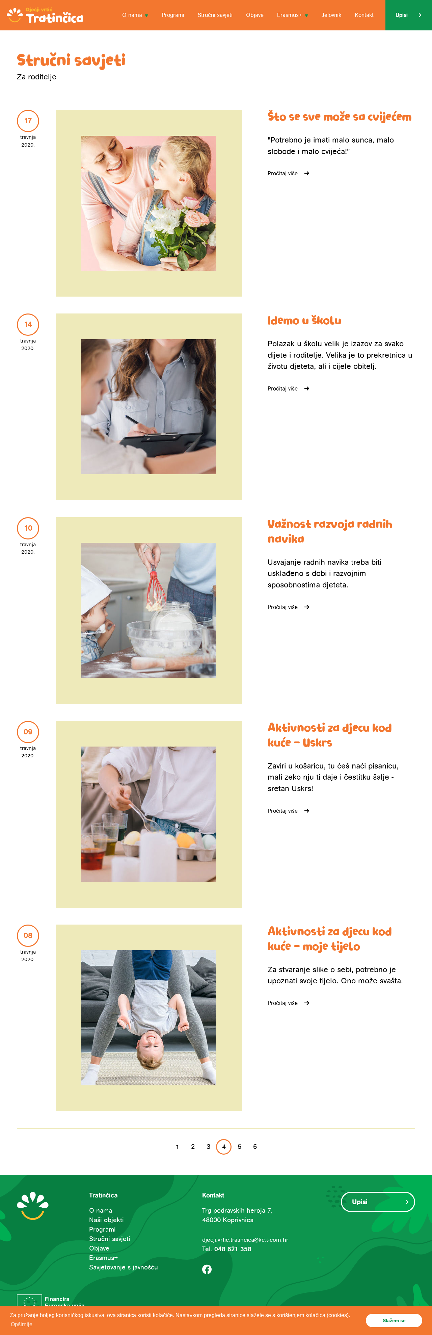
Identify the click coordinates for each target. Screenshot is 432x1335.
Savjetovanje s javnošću (123, 1267)
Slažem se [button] (394, 1320)
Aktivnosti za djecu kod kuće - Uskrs (330, 736)
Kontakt (364, 15)
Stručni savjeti (215, 15)
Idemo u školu (304, 321)
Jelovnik (331, 15)
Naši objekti (106, 1220)
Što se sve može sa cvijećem (339, 117)
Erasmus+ (103, 1258)
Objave (255, 15)
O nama (100, 1211)
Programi (173, 15)
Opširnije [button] (21, 1324)
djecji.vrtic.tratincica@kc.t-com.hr (245, 1239)
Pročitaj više (283, 173)
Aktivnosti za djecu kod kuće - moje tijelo (330, 939)
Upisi (402, 15)
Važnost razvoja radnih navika (330, 532)
